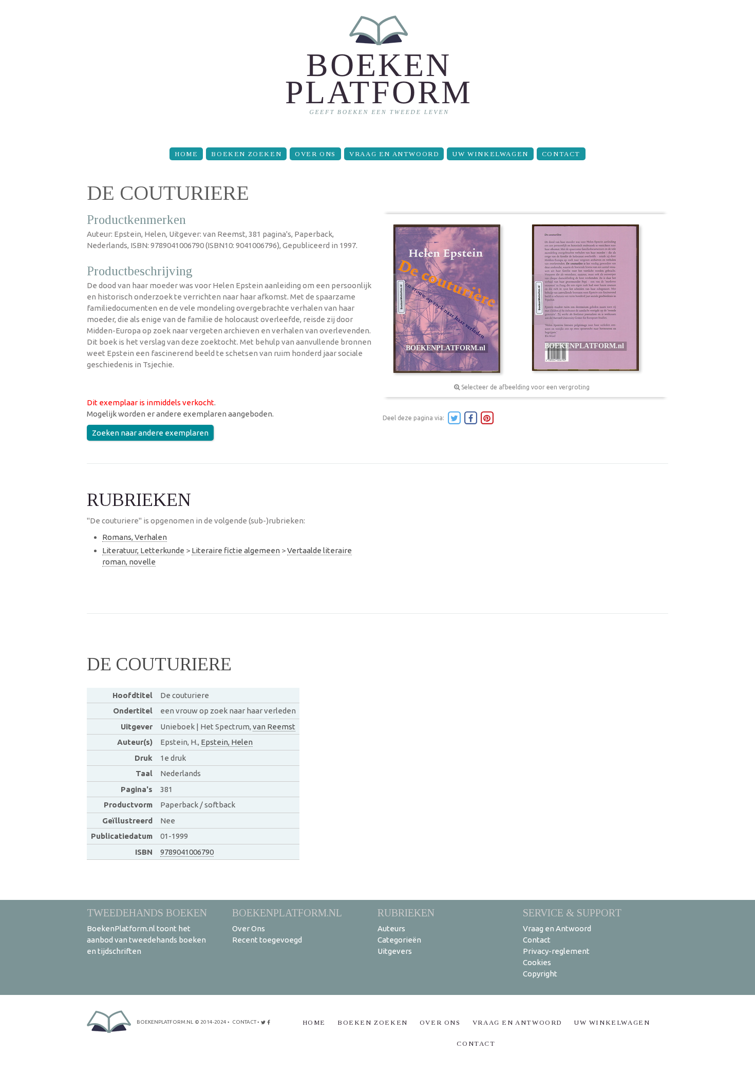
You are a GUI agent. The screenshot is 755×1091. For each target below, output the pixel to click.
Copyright (540, 973)
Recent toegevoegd (267, 939)
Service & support (572, 912)
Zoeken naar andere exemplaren (150, 432)
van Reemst (274, 726)
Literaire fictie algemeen (236, 550)
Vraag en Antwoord (394, 154)
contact (244, 1022)
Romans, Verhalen (134, 537)
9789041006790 (187, 852)
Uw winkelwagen (490, 154)
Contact (561, 154)
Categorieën (399, 939)
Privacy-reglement (556, 951)
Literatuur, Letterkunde (143, 550)
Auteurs (391, 928)
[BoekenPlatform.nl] (378, 69)
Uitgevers (395, 951)
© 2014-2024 (210, 1022)
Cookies (537, 962)
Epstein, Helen (227, 742)
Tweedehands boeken (147, 912)
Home (186, 154)
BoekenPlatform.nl (287, 912)
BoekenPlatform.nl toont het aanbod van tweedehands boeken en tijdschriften (146, 939)
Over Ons (315, 154)
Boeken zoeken (246, 154)
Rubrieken (406, 912)
